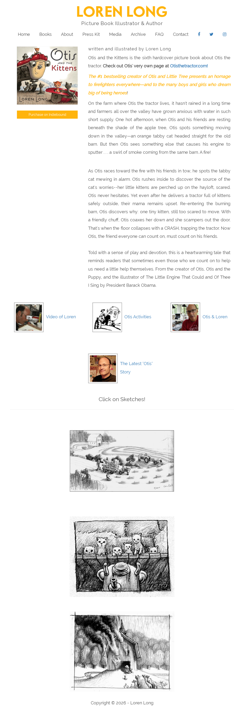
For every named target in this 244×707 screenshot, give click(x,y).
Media (115, 34)
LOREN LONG (122, 12)
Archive (138, 34)
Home (24, 34)
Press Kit (91, 34)
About (67, 34)
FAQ (159, 34)
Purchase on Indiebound (47, 115)
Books (45, 34)
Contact (180, 34)
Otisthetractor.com (188, 65)
